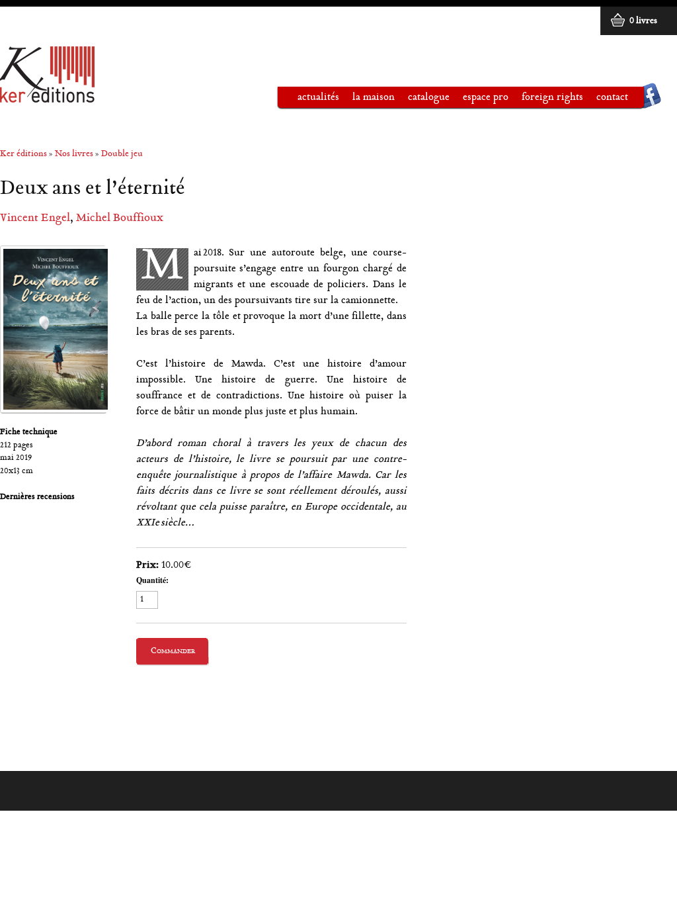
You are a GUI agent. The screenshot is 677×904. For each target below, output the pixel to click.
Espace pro (479, 100)
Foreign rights (552, 97)
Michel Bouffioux (119, 218)
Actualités (318, 97)
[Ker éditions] (47, 97)
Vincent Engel (35, 218)
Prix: (147, 565)
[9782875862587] (53, 329)
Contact (612, 97)
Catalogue (422, 100)
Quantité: (152, 580)
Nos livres (74, 154)
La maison (367, 100)
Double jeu (122, 154)
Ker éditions (23, 154)
